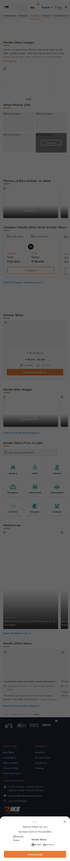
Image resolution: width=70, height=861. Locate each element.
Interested (35, 854)
